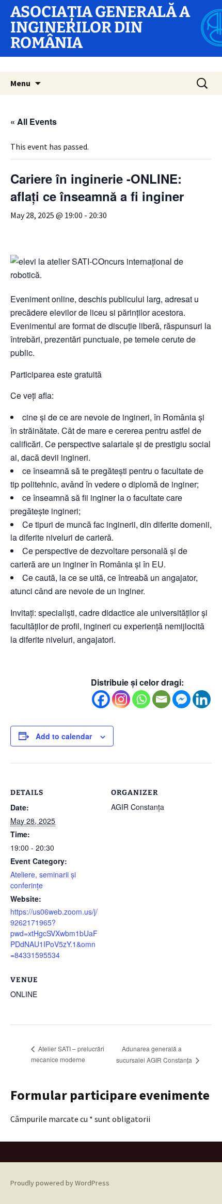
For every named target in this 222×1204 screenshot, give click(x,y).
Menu (20, 83)
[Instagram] (121, 699)
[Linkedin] (202, 699)
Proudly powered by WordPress (59, 1182)
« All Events (33, 121)
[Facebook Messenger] (181, 699)
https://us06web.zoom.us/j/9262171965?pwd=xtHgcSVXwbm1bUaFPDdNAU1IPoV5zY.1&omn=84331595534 (54, 933)
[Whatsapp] (141, 699)
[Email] (161, 699)
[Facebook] (101, 699)
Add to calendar (64, 736)
